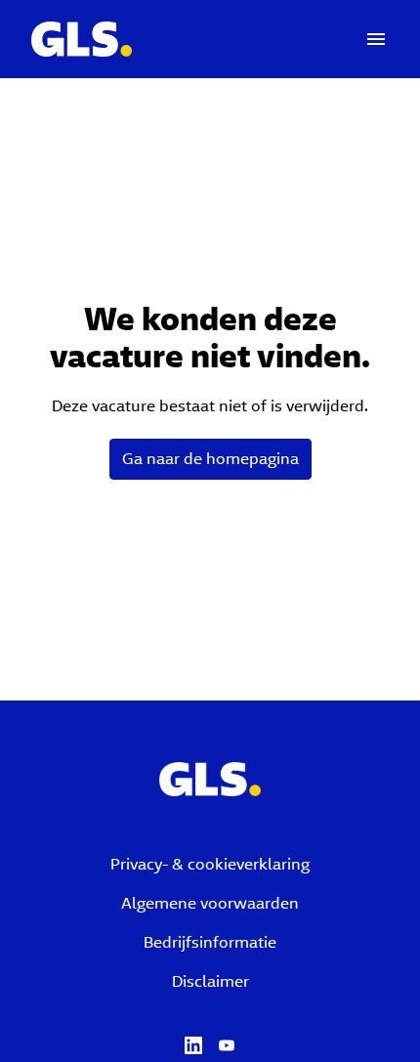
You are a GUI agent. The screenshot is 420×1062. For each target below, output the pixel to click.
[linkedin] (193, 1045)
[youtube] (226, 1045)
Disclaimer (210, 981)
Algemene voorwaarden (210, 903)
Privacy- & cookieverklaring (210, 864)
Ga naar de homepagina (210, 458)
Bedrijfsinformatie (210, 942)
